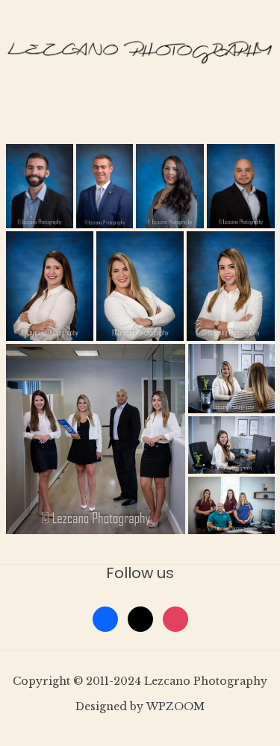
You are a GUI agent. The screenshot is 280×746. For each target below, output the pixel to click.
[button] (40, 186)
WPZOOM (175, 706)
